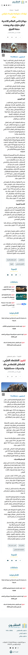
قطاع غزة (21, 546)
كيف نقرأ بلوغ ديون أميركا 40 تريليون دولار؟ (8, 289)
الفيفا (11, 264)
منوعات (11, 10)
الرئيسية (17, 10)
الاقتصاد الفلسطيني (19, 550)
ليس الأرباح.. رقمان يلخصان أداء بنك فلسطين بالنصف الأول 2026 (14, 344)
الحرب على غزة (12, 546)
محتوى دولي (23, 636)
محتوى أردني (23, 633)
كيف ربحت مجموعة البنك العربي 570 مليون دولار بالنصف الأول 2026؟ (7, 305)
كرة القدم (21, 260)
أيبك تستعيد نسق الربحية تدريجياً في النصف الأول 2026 (14, 336)
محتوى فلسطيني (11, 356)
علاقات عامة (9, 631)
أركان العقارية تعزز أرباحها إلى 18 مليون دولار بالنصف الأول (7, 297)
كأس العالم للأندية (11, 260)
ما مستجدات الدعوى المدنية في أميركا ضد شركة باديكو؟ (14, 319)
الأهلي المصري (20, 264)
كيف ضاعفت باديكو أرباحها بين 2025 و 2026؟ (14, 327)
